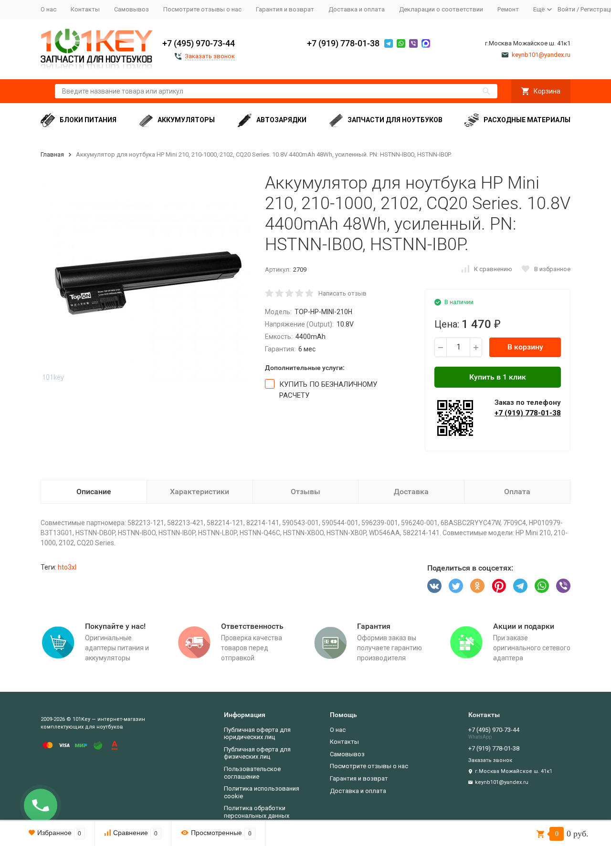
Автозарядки (281, 120)
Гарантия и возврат (285, 9)
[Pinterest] (499, 586)
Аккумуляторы (186, 120)
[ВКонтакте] (434, 586)
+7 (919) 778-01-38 (343, 43)
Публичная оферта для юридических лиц (257, 733)
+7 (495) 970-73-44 (198, 43)
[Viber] (563, 586)
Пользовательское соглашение (252, 772)
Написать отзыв (342, 293)
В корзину (525, 346)
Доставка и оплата (356, 9)
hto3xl (67, 567)
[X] (456, 586)
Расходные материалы (527, 120)
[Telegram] (520, 586)
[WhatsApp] (542, 586)
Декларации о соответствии (441, 9)
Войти (566, 9)
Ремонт (508, 9)
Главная (52, 154)
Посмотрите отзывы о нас (202, 9)
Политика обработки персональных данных (256, 811)
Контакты (85, 9)
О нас (48, 9)
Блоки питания (88, 120)
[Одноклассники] (477, 586)
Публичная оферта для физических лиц (257, 753)
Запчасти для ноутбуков (395, 120)
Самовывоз (131, 9)
